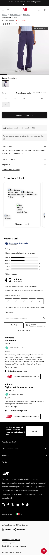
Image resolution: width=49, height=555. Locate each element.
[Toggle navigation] (3, 9)
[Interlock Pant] (24, 50)
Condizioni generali (9, 543)
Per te (4, 462)
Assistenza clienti (9, 442)
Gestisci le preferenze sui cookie (14, 546)
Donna (4, 15)
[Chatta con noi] (44, 551)
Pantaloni (26, 15)
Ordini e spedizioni (10, 448)
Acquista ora (37, 2)
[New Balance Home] (24, 9)
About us (5, 455)
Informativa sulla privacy (11, 540)
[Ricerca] (39, 10)
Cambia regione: (7, 514)
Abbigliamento (15, 15)
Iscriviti (34, 431)
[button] (8, 10)
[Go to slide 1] (23, 4)
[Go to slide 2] (25, 4)
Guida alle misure (39, 93)
